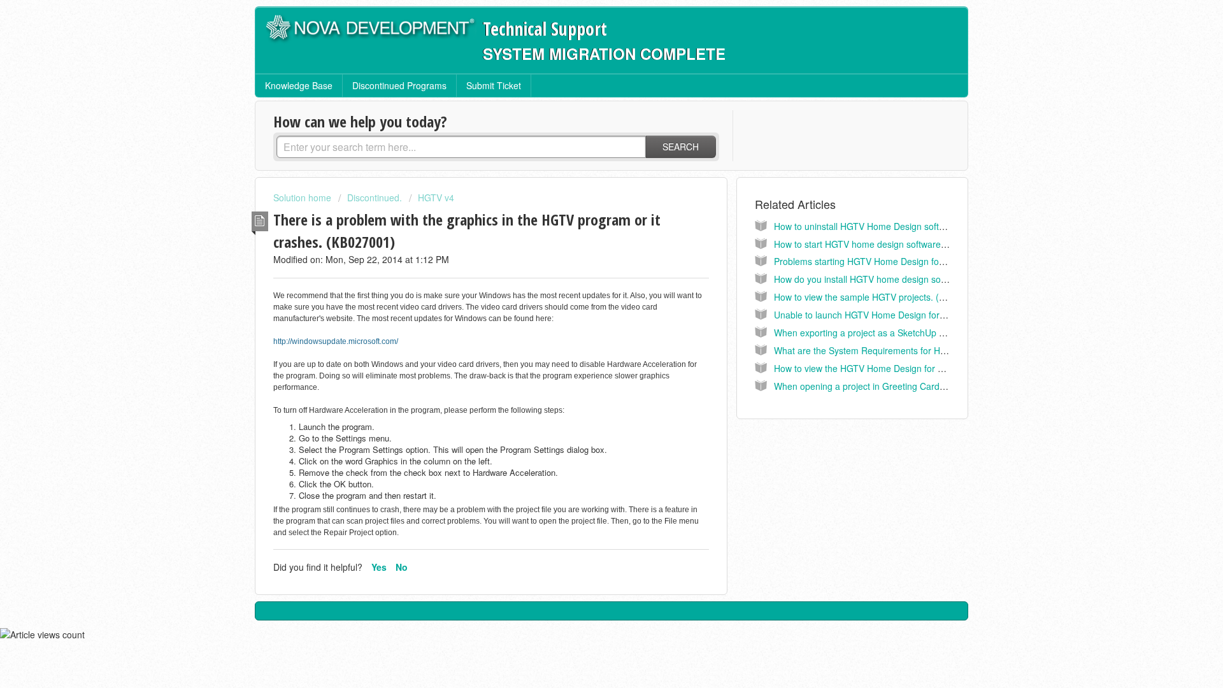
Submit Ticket (493, 85)
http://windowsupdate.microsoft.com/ (335, 341)
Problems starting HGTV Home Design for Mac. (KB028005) (894, 261)
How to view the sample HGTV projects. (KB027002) (879, 296)
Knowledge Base (299, 85)
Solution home (303, 197)
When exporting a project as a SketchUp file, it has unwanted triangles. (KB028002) (942, 332)
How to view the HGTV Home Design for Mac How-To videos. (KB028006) (922, 368)
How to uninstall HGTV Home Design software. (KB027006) (893, 226)
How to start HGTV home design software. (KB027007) (884, 244)
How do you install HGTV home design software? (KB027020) (898, 279)
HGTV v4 (436, 197)
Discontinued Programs (399, 85)
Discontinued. (374, 197)
